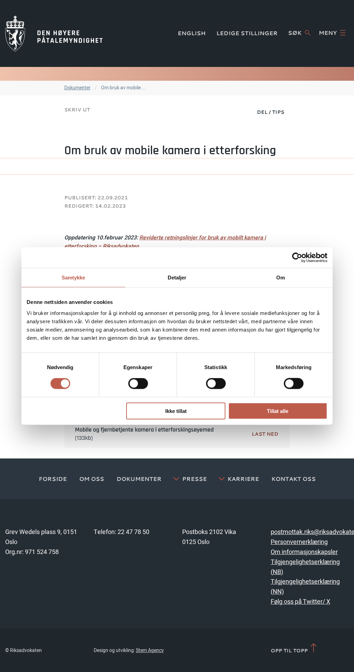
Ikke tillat (176, 411)
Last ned (265, 434)
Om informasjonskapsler (304, 552)
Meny (328, 33)
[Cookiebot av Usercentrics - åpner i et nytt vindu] (297, 258)
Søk (294, 33)
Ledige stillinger (247, 33)
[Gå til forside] (54, 33)
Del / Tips (270, 112)
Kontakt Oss (293, 479)
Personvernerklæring (299, 542)
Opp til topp (290, 650)
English (192, 33)
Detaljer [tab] (177, 277)
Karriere (243, 479)
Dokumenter (77, 87)
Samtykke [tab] (73, 277)
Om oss (91, 479)
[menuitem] (270, 112)
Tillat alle (277, 411)
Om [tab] (280, 277)
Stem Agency (150, 650)
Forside (53, 479)
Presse (194, 479)
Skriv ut (77, 109)
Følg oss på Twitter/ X (300, 601)
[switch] (138, 383)
